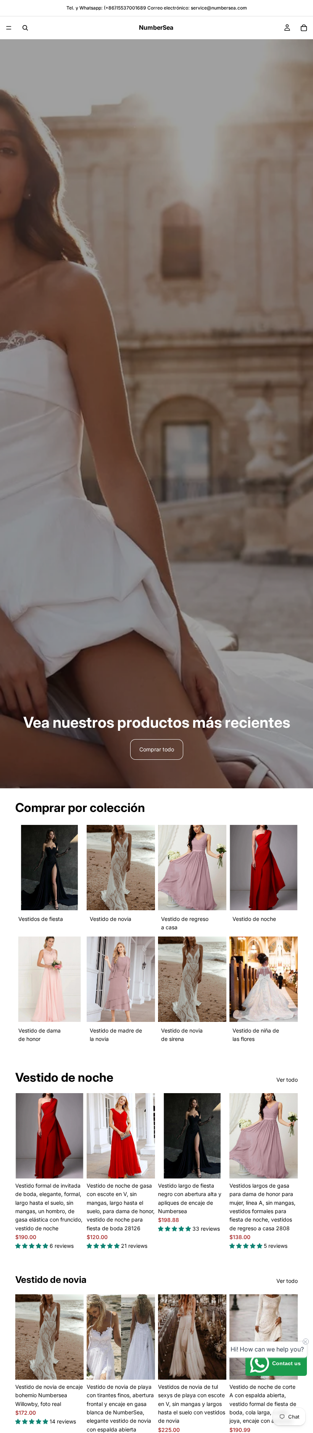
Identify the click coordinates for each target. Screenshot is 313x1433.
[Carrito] (303, 27)
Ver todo (287, 1079)
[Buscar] (25, 27)
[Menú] (9, 28)
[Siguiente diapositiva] (75, 1135)
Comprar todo (156, 749)
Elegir (78, 1166)
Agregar (149, 1367)
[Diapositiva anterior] (23, 1135)
